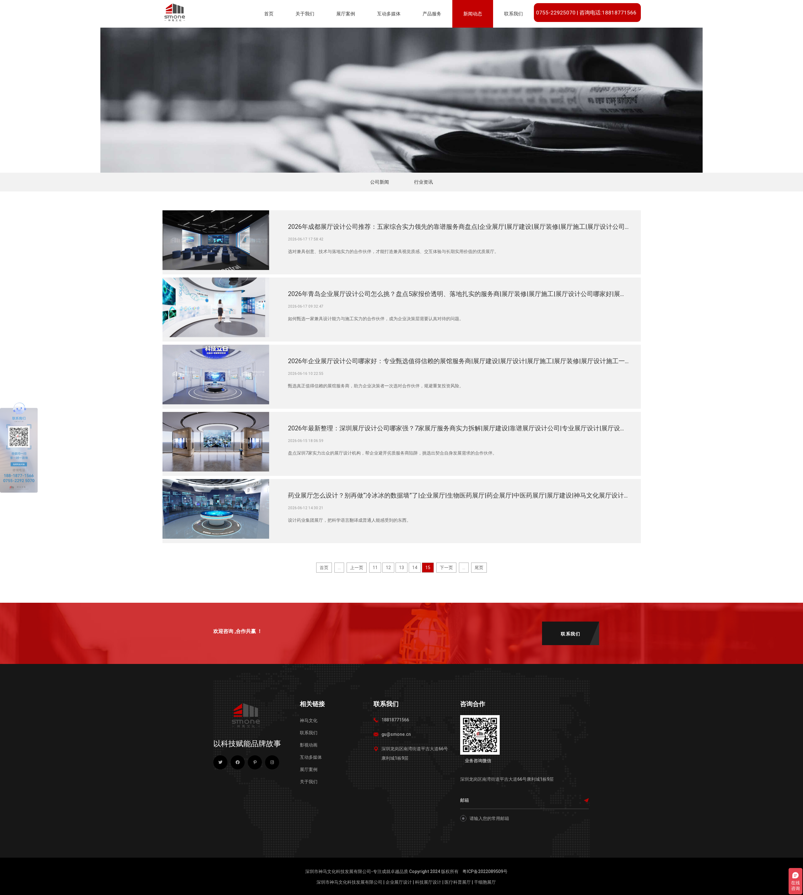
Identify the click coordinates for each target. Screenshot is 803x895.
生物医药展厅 (351, 33)
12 (388, 567)
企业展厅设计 (399, 882)
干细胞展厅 (485, 882)
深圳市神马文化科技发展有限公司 (349, 882)
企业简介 (307, 33)
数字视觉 (388, 33)
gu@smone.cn (396, 734)
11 (375, 567)
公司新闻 (474, 33)
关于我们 (304, 14)
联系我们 (513, 14)
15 (427, 567)
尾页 (479, 567)
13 (401, 567)
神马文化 (308, 720)
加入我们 (580, 33)
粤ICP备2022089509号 (485, 871)
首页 (269, 14)
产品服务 (432, 14)
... (339, 567)
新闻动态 (472, 14)
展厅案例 (345, 14)
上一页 (356, 567)
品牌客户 (548, 33)
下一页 (446, 567)
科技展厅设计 (428, 882)
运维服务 (434, 33)
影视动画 (308, 744)
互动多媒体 (389, 14)
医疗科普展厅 (457, 882)
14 (414, 567)
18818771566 (395, 719)
